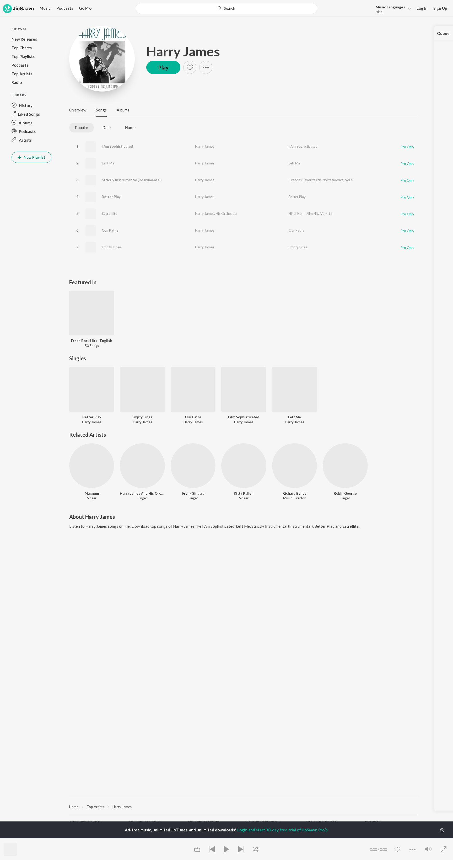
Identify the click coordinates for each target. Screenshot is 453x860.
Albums (123, 110)
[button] (392, 8)
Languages (390, 7)
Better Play (111, 197)
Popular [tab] (81, 127)
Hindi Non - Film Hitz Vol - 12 (310, 213)
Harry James (183, 51)
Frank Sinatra (193, 493)
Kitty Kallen (244, 493)
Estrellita (109, 213)
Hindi (379, 11)
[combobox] (226, 8)
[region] (243, 806)
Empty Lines (112, 247)
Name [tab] (130, 127)
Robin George (345, 493)
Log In (422, 8)
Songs (101, 110)
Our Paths (110, 230)
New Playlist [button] (34, 157)
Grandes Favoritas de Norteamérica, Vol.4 (321, 180)
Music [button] (45, 8)
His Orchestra (226, 213)
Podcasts (64, 8)
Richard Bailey (294, 493)
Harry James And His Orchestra (142, 493)
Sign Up (440, 8)
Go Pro (85, 8)
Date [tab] (107, 127)
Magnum (92, 493)
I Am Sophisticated (117, 146)
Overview (77, 110)
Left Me (108, 163)
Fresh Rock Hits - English (91, 341)
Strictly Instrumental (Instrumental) (131, 180)
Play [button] (163, 67)
